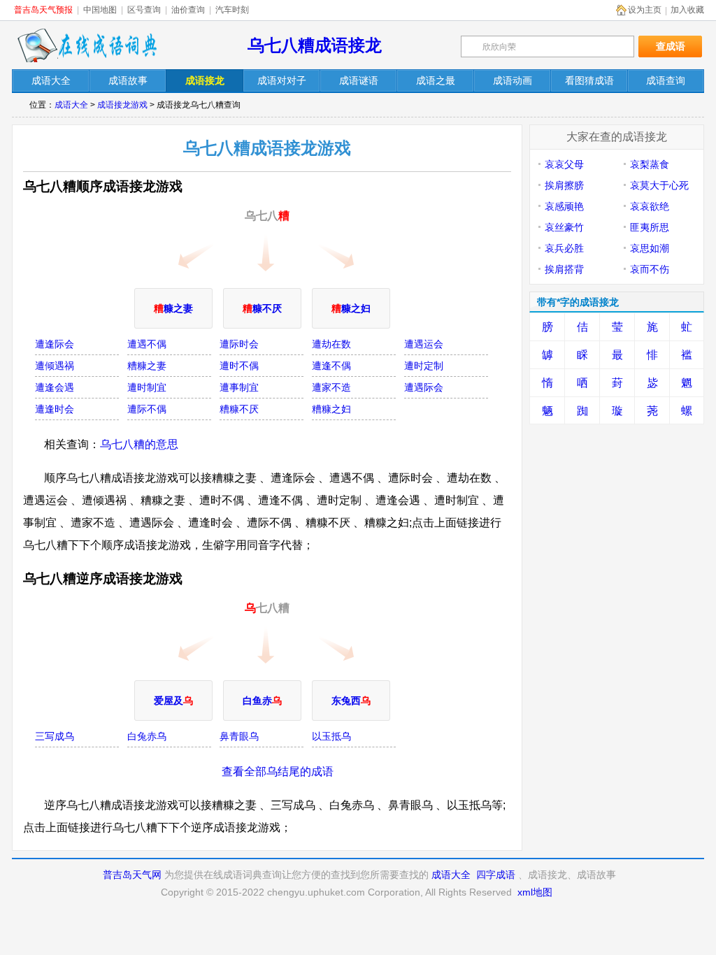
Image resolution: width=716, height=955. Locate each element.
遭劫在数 (331, 344)
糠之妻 (173, 308)
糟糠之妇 (331, 409)
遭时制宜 (146, 387)
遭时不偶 (239, 365)
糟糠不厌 (239, 409)
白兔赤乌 (146, 736)
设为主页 (644, 10)
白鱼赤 (262, 700)
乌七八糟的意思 (139, 444)
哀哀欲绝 (649, 206)
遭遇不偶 (146, 344)
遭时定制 (423, 365)
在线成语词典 (86, 45)
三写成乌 (54, 736)
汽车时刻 (232, 10)
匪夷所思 (649, 227)
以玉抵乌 (331, 736)
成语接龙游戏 (122, 105)
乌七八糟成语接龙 (315, 45)
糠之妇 (351, 308)
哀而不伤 (649, 269)
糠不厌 (262, 308)
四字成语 (495, 874)
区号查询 (144, 10)
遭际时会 (239, 344)
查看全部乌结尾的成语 (278, 771)
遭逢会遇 (54, 387)
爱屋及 (173, 700)
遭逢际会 (54, 344)
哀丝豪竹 (564, 227)
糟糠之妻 (146, 365)
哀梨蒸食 (649, 164)
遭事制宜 (239, 387)
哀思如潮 (649, 248)
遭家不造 (331, 387)
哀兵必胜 (564, 248)
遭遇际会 (423, 387)
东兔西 (351, 700)
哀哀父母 (564, 164)
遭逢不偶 (331, 365)
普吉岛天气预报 (43, 10)
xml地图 (534, 892)
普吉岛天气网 (132, 874)
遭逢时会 (54, 409)
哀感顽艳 (564, 206)
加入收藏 (687, 10)
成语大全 (71, 105)
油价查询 (188, 10)
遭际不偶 (146, 409)
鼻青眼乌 (239, 736)
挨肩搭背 (564, 269)
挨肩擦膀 (564, 185)
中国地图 (100, 10)
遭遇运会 (423, 344)
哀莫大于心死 (659, 185)
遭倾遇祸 (54, 365)
